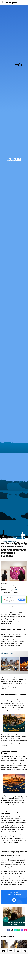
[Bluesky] (15, 930)
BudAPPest (11, 2)
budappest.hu (4, 541)
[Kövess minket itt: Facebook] (14, 900)
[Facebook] (8, 930)
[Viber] (22, 930)
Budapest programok (12, 541)
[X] (12, 930)
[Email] (25, 930)
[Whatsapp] (18, 930)
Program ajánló (14, 589)
